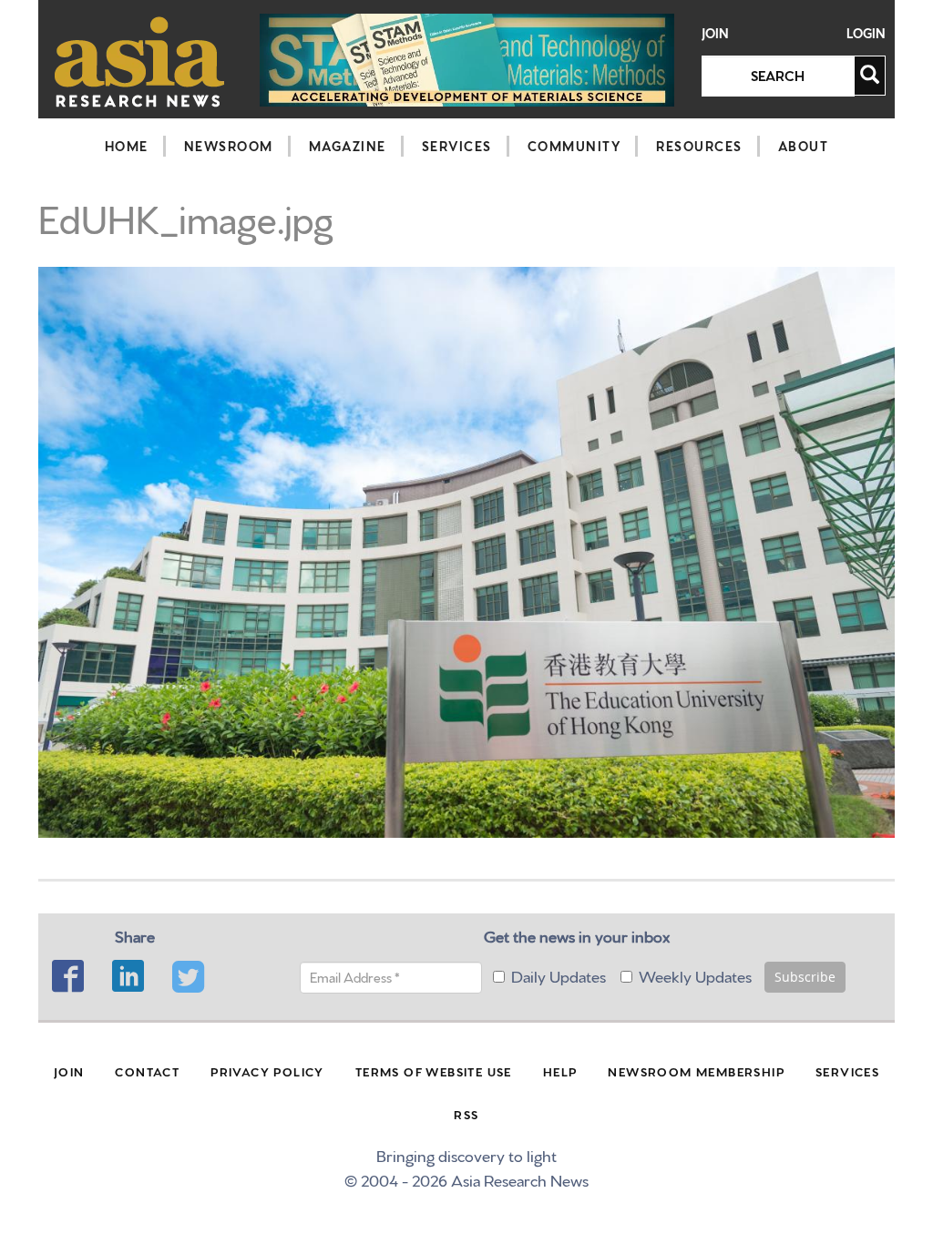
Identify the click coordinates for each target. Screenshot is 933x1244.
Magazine (347, 146)
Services (457, 146)
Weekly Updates (695, 974)
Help (560, 1071)
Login (866, 33)
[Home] (139, 61)
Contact (147, 1071)
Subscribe (805, 976)
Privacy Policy (267, 1071)
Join (715, 33)
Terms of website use (433, 1071)
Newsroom (228, 146)
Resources (699, 146)
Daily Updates (558, 974)
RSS (466, 1113)
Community (574, 146)
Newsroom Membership (696, 1071)
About (803, 146)
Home (127, 146)
